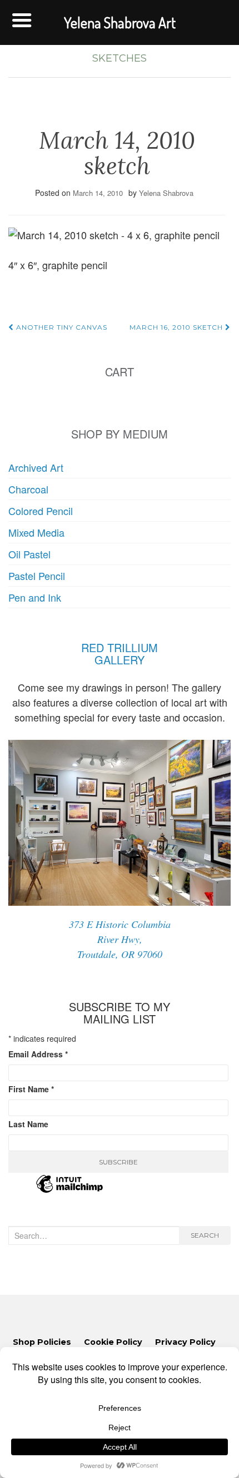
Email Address (38, 1054)
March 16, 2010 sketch (177, 327)
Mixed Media (36, 532)
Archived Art (35, 467)
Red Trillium (119, 647)
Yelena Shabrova (166, 193)
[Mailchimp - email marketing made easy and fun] (69, 1190)
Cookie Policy (113, 1342)
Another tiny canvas (60, 327)
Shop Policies (42, 1342)
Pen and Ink (34, 597)
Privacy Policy (185, 1342)
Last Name (28, 1123)
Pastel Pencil (36, 575)
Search (205, 1235)
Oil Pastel (29, 554)
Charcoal (28, 489)
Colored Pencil (40, 510)
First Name (31, 1088)
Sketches (119, 58)
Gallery (119, 660)
